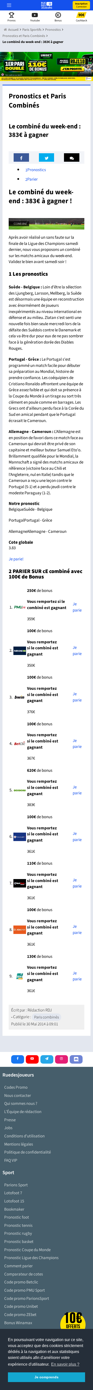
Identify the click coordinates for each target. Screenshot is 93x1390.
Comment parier (18, 1266)
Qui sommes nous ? (20, 1104)
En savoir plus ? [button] (65, 1364)
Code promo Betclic (21, 1282)
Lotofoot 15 (14, 1201)
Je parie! (16, 559)
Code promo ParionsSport (26, 1299)
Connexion (81, 5)
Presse (10, 1120)
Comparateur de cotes (23, 1274)
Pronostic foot (16, 1217)
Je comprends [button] (46, 1377)
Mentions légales (18, 1144)
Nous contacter (17, 1096)
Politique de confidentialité (27, 1152)
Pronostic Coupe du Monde (27, 1250)
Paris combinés (46, 1017)
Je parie (77, 607)
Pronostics (35, 170)
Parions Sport (16, 1185)
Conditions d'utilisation (24, 1136)
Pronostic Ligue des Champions (31, 1258)
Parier (31, 179)
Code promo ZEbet (20, 1315)
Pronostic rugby (18, 1233)
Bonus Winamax (18, 1323)
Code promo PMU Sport (24, 1290)
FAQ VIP (10, 1160)
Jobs (8, 1128)
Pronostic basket (18, 1242)
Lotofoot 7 (13, 1193)
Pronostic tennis (18, 1226)
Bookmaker (14, 1209)
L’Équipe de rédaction (22, 1112)
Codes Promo (16, 1087)
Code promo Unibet (21, 1307)
